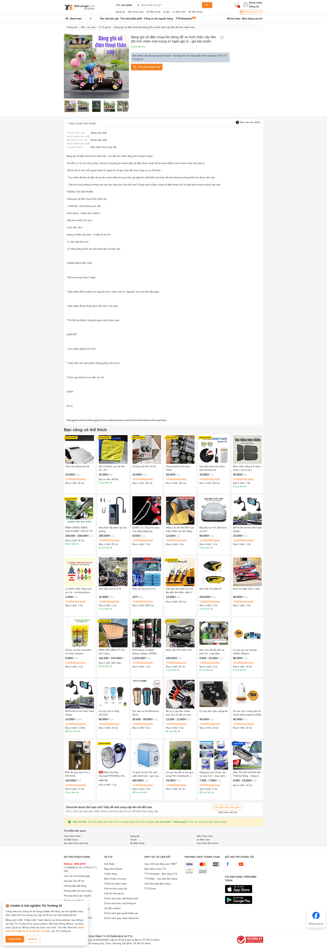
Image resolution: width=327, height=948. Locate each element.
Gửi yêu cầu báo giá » (227, 807)
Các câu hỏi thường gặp (77, 876)
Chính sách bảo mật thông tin (120, 903)
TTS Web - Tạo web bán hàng (160, 878)
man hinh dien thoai (207, 843)
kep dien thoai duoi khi (76, 843)
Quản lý (32, 939)
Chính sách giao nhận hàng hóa (121, 918)
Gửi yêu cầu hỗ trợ (74, 881)
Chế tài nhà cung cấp (115, 888)
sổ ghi (166, 11)
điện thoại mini (136, 11)
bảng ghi (120, 11)
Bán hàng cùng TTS (252, 12)
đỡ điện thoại (195, 11)
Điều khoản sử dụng (115, 878)
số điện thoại (153, 11)
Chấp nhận (14, 939)
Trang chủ (72, 27)
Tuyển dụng (110, 873)
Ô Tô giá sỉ (105, 27)
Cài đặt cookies (112, 908)
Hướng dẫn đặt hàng (75, 885)
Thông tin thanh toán (115, 883)
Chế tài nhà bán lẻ (114, 893)
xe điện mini (179, 11)
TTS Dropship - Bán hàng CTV (160, 873)
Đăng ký (254, 6)
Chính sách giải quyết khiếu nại (121, 913)
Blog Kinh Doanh (113, 868)
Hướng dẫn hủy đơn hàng (78, 890)
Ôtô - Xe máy (88, 27)
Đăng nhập (255, 2)
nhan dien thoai (72, 836)
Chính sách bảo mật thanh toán (121, 898)
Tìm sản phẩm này (148, 66)
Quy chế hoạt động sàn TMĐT (160, 864)
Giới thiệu (109, 864)
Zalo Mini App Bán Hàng (157, 883)
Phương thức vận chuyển (77, 895)
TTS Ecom (150, 888)
